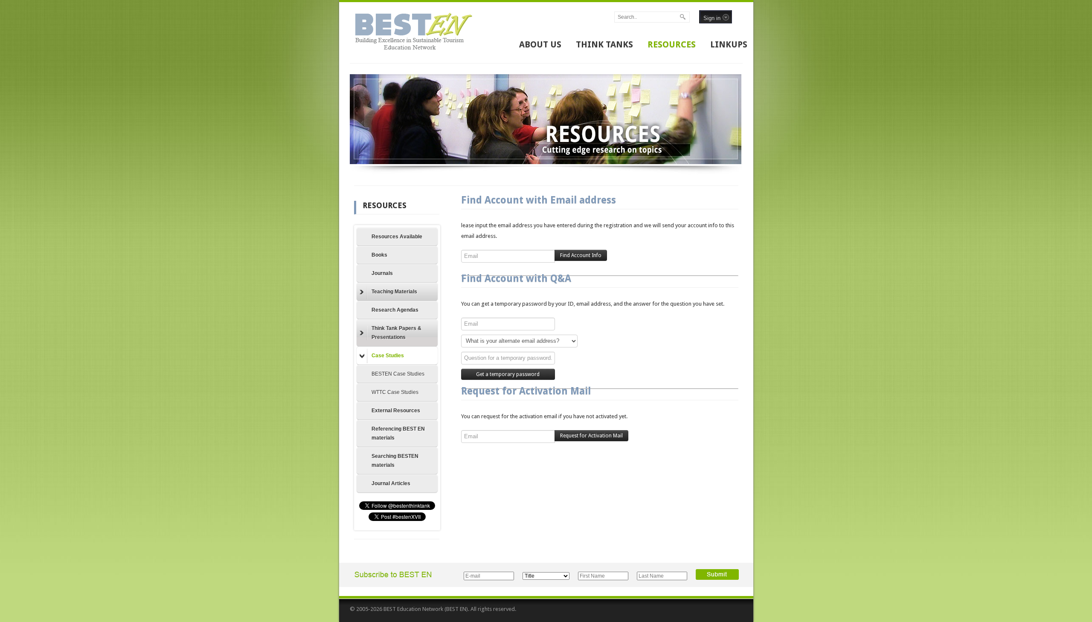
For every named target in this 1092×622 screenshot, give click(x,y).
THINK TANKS (604, 44)
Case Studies (388, 356)
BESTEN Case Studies (398, 374)
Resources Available (397, 237)
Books (379, 255)
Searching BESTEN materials (395, 460)
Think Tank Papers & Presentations (396, 332)
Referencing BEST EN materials (398, 433)
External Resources (396, 411)
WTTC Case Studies (395, 392)
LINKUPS (728, 44)
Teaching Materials (394, 292)
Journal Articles (391, 483)
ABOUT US (540, 44)
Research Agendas (395, 310)
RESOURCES (672, 44)
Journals (382, 273)
